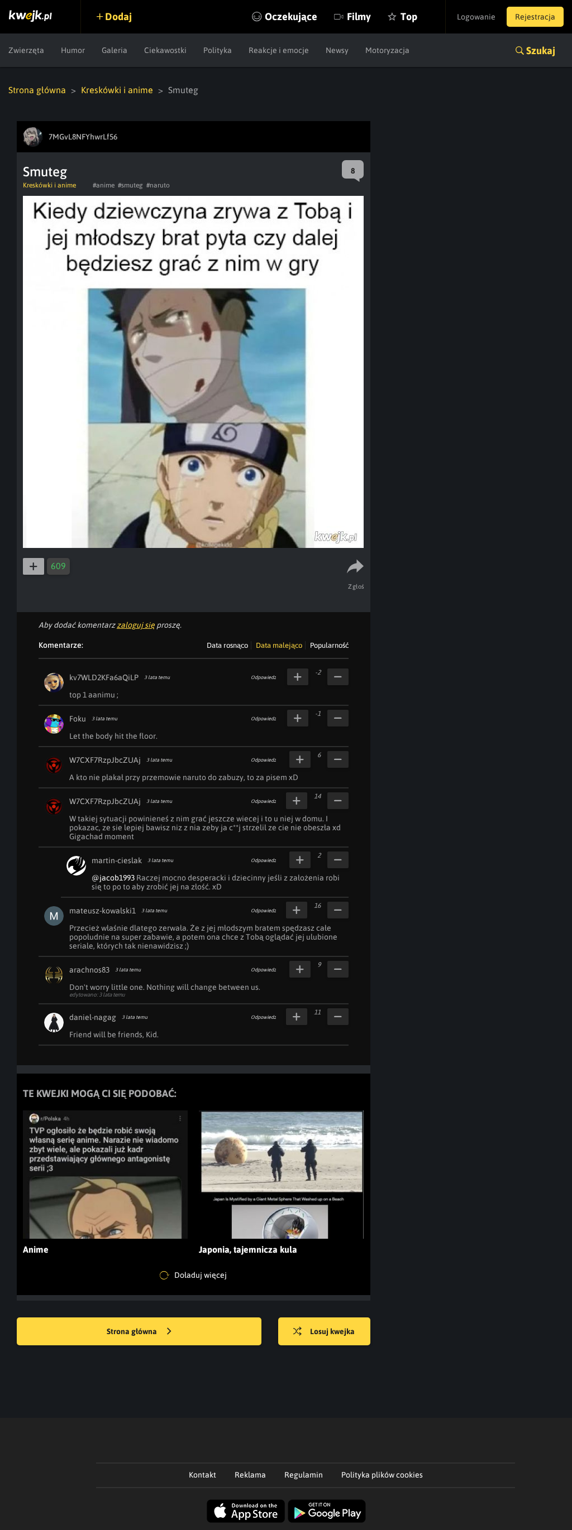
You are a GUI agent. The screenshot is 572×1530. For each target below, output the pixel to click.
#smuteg (130, 185)
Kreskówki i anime (117, 90)
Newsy (337, 50)
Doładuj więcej (200, 1275)
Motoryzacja (387, 50)
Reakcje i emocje (279, 50)
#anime (104, 185)
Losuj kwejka (332, 1331)
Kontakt (202, 1474)
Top (409, 16)
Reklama (250, 1474)
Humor (73, 50)
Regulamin (303, 1474)
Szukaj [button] (540, 50)
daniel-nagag (92, 1017)
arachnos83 (89, 969)
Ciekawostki (165, 50)
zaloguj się (136, 624)
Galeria (114, 50)
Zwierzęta (26, 50)
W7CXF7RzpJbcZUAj (105, 760)
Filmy (359, 16)
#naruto (158, 185)
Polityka (217, 50)
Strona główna (37, 90)
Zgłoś (356, 586)
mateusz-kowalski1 (102, 910)
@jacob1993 (113, 877)
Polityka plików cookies (382, 1474)
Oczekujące (291, 16)
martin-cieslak (117, 860)
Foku (77, 718)
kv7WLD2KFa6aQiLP (104, 677)
